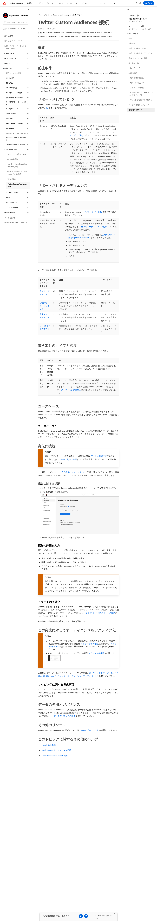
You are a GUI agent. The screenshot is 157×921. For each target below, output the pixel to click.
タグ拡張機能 (10, 128)
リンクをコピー (147, 29)
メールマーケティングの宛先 (14, 123)
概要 (130, 38)
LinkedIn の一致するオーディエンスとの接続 (17, 172)
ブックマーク (133, 29)
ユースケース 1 (135, 68)
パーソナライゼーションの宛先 (15, 144)
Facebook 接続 (12, 159)
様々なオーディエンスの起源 (94, 226)
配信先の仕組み (9, 53)
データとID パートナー (13, 109)
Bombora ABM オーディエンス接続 (56, 750)
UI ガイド (7, 63)
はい (133, 21)
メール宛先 (9, 118)
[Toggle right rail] (128, 9)
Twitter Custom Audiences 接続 (17, 185)
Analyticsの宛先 (11, 88)
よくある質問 (9, 218)
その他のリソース (135, 110)
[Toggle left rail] (28, 9)
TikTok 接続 (11, 179)
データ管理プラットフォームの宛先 (16, 103)
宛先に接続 (133, 73)
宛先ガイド (77, 15)
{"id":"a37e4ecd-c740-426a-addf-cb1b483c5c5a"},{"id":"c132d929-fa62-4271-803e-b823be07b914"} (79, 33)
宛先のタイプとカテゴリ (13, 41)
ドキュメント (44, 15)
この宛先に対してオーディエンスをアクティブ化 (141, 93)
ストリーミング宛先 (12, 192)
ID (47, 108)
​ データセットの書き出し (45, 329)
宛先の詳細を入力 (137, 83)
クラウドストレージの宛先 (14, 93)
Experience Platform (61, 15)
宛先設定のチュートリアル (73, 472)
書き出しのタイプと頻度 (138, 58)
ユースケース (134, 63)
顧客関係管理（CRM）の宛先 (14, 98)
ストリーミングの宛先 (71, 390)
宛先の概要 (8, 36)
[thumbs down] (86, 916)
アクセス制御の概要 (68, 459)
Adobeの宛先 (10, 78)
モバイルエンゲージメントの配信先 (16, 139)
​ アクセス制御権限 (99, 456)
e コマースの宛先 (11, 114)
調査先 (8, 197)
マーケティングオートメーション (16, 133)
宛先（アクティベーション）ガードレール (15, 47)
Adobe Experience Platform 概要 (54, 755)
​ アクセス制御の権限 (89, 644)
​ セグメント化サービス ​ (92, 212)
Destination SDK (9, 213)
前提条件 (132, 43)
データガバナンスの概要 (64, 716)
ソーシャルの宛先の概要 (16, 154)
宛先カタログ (8, 68)
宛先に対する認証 (137, 78)
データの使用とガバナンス (139, 105)
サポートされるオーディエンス (141, 53)
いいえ (141, 21)
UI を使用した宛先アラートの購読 (100, 613)
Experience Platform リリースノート (15, 223)
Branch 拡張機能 (48, 745)
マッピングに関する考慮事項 (141, 100)
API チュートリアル (10, 58)
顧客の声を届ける (11, 202)
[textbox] (15, 22)
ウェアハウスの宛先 (12, 207)
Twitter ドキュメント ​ (90, 730)
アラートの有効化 (137, 88)
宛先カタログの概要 (13, 73)
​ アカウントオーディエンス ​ (45, 306)
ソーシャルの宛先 (11, 149)
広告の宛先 (9, 83)
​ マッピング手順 (77, 135)
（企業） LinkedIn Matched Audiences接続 (17, 165)
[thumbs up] (81, 916)
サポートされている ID (137, 48)
